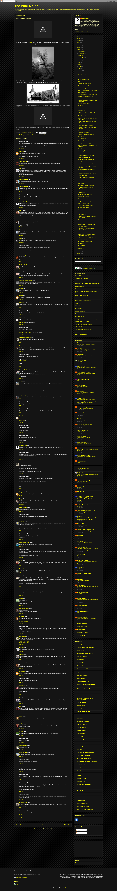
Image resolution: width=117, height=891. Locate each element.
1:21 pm (21, 518)
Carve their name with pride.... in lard (87, 90)
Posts (78, 830)
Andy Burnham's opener (82, 386)
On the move (80, 506)
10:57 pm (21, 814)
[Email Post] (37, 132)
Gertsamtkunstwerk (82, 467)
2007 (78, 251)
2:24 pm (21, 565)
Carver (20, 210)
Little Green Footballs (83, 721)
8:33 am (21, 378)
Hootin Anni (22, 521)
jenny (20, 575)
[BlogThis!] (41, 133)
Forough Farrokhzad (80, 316)
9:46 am (21, 489)
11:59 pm (21, 235)
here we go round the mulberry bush (85, 531)
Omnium (79, 348)
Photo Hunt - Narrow (83, 232)
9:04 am (21, 412)
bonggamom (22, 671)
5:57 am (21, 808)
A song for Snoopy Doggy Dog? (86, 143)
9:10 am (21, 422)
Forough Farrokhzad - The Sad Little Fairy (86, 319)
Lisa (20, 706)
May (79, 66)
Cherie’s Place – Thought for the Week (86, 344)
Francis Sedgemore (82, 430)
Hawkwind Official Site (80, 332)
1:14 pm (21, 511)
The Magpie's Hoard (82, 632)
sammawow (22, 662)
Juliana (21, 317)
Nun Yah (79, 749)
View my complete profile (81, 31)
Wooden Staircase (23, 621)
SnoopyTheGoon (23, 179)
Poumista (79, 516)
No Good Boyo (81, 585)
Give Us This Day (81, 702)
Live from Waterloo (82, 724)
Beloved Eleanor (81, 665)
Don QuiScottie (81, 554)
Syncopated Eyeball (82, 442)
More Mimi (80, 243)
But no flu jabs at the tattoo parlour (87, 199)
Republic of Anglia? (81, 431)
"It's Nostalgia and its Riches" (85, 486)
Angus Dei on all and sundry (85, 653)
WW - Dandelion (82, 92)
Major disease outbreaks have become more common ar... (88, 131)
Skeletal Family (82, 209)
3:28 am (21, 285)
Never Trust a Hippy (82, 560)
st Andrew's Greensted (36, 134)
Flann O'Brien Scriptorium (81, 295)
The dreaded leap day (83, 79)
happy (78, 612)
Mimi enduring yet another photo (86, 164)
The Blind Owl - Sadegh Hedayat (83, 324)
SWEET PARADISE (24, 642)
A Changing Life (81, 644)
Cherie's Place (81, 342)
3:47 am (21, 299)
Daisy (20, 498)
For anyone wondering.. (82, 414)
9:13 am (21, 432)
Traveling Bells (81, 790)
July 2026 (79, 380)
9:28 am (21, 449)
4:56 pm (21, 644)
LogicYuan (22, 415)
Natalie (21, 288)
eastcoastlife (22, 302)
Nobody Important (82, 598)
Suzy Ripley (78, 303)
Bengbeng (21, 492)
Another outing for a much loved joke (87, 94)
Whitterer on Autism (82, 803)
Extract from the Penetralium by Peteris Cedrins (87, 283)
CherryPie (21, 654)
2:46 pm (21, 587)
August (80, 60)
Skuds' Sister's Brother (83, 379)
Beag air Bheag (81, 662)
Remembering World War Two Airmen (87, 761)
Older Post (67, 824)
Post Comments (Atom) (46, 828)
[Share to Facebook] (44, 133)
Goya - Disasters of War (81, 334)
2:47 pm (21, 595)
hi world (79, 487)
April (79, 68)
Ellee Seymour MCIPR (83, 681)
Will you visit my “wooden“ (25, 332)
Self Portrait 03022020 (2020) (83, 443)
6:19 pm (21, 682)
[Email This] (39, 133)
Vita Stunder (80, 797)
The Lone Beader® (23, 264)
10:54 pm (21, 191)
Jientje (21, 716)
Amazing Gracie (23, 369)
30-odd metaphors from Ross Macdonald (86, 367)
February (80, 73)
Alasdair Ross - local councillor (85, 647)
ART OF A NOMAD (82, 656)
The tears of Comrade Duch (85, 85)
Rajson (21, 598)
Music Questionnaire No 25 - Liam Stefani (86, 618)
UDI (79, 153)
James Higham (23, 507)
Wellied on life (81, 800)
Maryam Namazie (81, 730)
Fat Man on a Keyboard (83, 688)
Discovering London (82, 675)
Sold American (81, 108)
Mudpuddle (80, 736)
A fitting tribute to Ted (83, 77)
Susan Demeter (23, 161)
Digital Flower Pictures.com (84, 672)
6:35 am (21, 324)
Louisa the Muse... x (82, 727)
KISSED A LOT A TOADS (83, 711)
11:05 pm (21, 198)
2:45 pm (21, 572)
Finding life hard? (82, 360)
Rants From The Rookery (84, 758)
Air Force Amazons (82, 473)
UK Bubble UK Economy (83, 794)
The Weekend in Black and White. (85, 355)
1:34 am (21, 261)
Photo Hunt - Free (82, 161)
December (81, 51)
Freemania (80, 535)
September (81, 57)
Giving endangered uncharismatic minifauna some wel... (86, 235)
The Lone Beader (81, 436)
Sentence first (81, 366)
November (81, 53)
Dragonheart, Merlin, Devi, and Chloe (28, 395)
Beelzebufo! (81, 136)
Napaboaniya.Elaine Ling (25, 280)
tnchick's (79, 787)
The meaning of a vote (82, 536)
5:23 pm (21, 659)
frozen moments (81, 695)
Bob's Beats (80, 567)
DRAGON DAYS (81, 354)
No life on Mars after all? (84, 157)
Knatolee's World (81, 461)
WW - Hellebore (82, 183)
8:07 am (21, 351)
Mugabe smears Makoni (84, 103)
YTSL (20, 381)
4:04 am (21, 763)
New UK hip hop (80, 569)
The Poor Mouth (26, 6)
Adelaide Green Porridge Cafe (85, 480)
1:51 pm (21, 539)
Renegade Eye (81, 764)
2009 (78, 47)
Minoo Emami (78, 306)
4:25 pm (21, 633)
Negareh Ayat (78, 308)
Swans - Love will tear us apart (86, 134)
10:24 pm (21, 728)
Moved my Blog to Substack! (83, 437)
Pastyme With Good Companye (85, 752)
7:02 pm (21, 694)
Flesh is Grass (81, 398)
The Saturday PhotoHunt (83, 784)
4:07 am (21, 799)
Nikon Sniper (80, 746)
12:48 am (21, 252)
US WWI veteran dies (83, 203)
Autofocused (80, 659)
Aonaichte (79, 555)
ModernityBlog (81, 733)
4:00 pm (21, 779)
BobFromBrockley (82, 407)
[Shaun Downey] (76, 820)
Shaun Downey (78, 817)
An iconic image (82, 219)
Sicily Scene (80, 391)
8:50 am (21, 399)
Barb (20, 345)
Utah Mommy (22, 636)
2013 (78, 38)
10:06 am (21, 495)
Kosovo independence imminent (86, 155)
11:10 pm (21, 207)
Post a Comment (21, 817)
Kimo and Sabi (23, 745)
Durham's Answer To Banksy (83, 574)
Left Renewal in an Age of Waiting (85, 408)
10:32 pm (21, 148)
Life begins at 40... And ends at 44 (86, 224)
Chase (78, 462)
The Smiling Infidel (82, 626)
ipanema (21, 220)
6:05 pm (21, 675)
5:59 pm (21, 668)
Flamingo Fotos (81, 692)
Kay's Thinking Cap (82, 592)
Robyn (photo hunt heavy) (84, 201)
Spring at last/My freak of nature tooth (86, 512)
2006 (78, 253)
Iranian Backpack (81, 708)
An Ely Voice (80, 650)
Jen (20, 697)
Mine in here (22, 322)
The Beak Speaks (81, 778)
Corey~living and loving (25, 337)
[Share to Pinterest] (45, 133)
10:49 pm (21, 165)
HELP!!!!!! (79, 593)
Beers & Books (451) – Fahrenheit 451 (86, 350)
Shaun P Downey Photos (81, 278)
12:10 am (21, 742)
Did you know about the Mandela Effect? (86, 456)
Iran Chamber (78, 289)
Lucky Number (81, 110)
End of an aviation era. (84, 175)
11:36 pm (21, 217)
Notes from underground (83, 372)
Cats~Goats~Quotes (24, 608)
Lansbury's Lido (81, 715)
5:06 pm (21, 791)
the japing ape (81, 781)
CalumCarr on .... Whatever (84, 669)
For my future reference (82, 425)
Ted (79, 81)
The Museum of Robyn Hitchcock (83, 329)
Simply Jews (80, 448)
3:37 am (21, 292)
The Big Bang (81, 245)
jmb (20, 271)
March (80, 70)
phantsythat (80, 412)
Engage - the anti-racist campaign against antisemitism (86, 685)
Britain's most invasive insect (85, 205)
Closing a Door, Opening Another (84, 542)
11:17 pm (21, 735)
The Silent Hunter (82, 385)
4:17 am (21, 307)
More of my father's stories (85, 150)
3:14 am (21, 756)
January (80, 248)
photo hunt (28, 134)
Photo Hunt (30, 42)
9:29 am (21, 459)
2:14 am (21, 277)
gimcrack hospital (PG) (83, 611)
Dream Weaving (81, 678)
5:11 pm (21, 651)
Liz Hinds (21, 151)
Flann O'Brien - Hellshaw (81, 298)
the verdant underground (84, 573)
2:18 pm (21, 771)
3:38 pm (21, 623)
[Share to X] (42, 133)
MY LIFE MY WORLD (24, 641)
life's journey (80, 718)
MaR (20, 168)
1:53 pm (21, 546)
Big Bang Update (82, 226)
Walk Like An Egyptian (82, 481)
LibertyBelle (22, 685)
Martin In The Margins (83, 504)
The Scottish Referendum (83, 580)
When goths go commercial (85, 241)
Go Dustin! (80, 105)
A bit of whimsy (82, 214)
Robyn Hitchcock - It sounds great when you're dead (86, 113)
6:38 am (21, 342)
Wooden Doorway (23, 620)
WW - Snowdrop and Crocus (85, 212)
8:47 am (21, 392)
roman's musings (81, 767)
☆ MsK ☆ (21, 731)
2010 (78, 45)
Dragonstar (22, 568)
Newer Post (19, 824)
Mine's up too (22, 420)
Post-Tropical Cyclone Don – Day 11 (85, 420)
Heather (21, 295)
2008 (78, 49)
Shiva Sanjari (78, 313)
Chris (20, 462)
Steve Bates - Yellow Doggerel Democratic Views (85, 497)
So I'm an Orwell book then (85, 194)
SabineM (21, 647)
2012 (78, 40)
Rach (20, 238)
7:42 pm (21, 703)
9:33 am (21, 473)
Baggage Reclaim (82, 617)
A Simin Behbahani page (81, 326)
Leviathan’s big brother (84, 88)
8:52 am (21, 405)
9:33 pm (21, 720)
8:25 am (21, 366)
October (80, 55)
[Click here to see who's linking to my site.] (20, 877)
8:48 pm (21, 713)
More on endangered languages (86, 222)
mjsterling (21, 616)
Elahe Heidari (78, 281)
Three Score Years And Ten (84, 424)
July (79, 62)
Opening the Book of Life (84, 83)
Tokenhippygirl (23, 752)
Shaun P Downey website (81, 275)
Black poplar (22, 134)
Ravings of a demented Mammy (85, 529)
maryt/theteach (23, 723)
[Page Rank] (78, 268)
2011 (78, 42)
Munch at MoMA (81, 606)
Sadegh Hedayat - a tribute (82, 321)
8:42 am (21, 385)
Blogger (66, 887)
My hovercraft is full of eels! (84, 743)
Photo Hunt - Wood (83, 116)
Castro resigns (81, 140)
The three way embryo (84, 207)
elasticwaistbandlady (24, 542)
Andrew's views (81, 629)
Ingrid (20, 560)
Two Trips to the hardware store (86, 181)
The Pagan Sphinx (82, 605)
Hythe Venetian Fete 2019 (83, 468)
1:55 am (21, 268)
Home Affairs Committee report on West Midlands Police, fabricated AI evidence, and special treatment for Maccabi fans (87, 401)
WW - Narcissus (82, 138)
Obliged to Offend (82, 623)
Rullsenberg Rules (82, 547)
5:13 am (21, 314)
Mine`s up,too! (22, 360)
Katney (21, 229)
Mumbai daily (80, 739)
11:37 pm (21, 226)
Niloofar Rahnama (80, 311)
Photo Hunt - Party (82, 75)
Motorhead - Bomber (83, 196)
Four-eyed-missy (23, 802)
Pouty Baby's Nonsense (83, 755)
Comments (80, 832)
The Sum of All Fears (82, 525)
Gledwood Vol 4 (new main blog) (86, 510)
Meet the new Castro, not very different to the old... (85, 97)
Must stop (79, 361)
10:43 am (21, 504)
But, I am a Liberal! (82, 541)
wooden (44, 134)
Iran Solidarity (81, 705)
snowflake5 (80, 579)
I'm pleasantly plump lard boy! (85, 125)
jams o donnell (23, 201)
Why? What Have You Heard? (85, 809)
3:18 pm (21, 613)
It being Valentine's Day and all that (87, 173)
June (79, 64)
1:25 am (21, 749)
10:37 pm (21, 158)
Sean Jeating (22, 255)
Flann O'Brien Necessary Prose (83, 300)
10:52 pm (21, 183)
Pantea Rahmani (79, 286)
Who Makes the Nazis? (83, 806)
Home (43, 824)
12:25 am (21, 242)
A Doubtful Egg (81, 491)
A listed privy (81, 148)
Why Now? (80, 418)
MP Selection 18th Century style (86, 159)
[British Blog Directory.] (87, 268)
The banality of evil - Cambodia (86, 185)
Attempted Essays (82, 523)
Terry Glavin (80, 771)
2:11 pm (21, 557)
